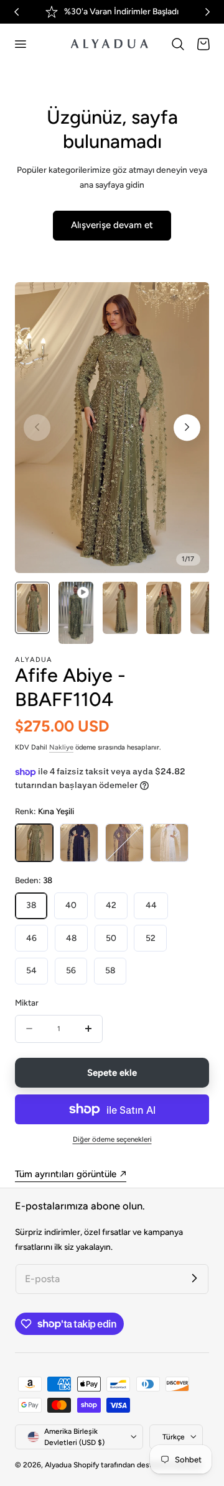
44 (151, 905)
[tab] (32, 613)
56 (71, 970)
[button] (20, 44)
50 (111, 938)
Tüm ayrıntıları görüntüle (65, 1174)
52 (151, 938)
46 (31, 938)
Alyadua (58, 1465)
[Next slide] (187, 427)
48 (71, 938)
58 (110, 970)
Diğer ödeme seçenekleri (112, 1139)
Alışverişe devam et (112, 225)
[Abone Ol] (194, 1278)
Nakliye (61, 747)
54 (31, 970)
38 (31, 905)
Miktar (27, 1002)
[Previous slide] (37, 427)
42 (111, 905)
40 (71, 905)
